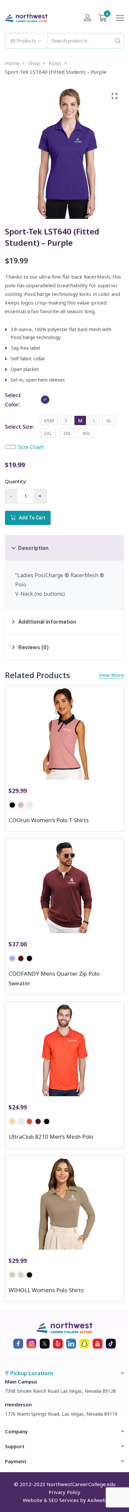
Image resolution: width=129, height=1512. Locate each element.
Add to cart (32, 517)
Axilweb (96, 1500)
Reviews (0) (33, 647)
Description (33, 548)
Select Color (13, 400)
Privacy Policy (64, 1492)
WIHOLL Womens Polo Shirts (46, 1290)
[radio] (45, 400)
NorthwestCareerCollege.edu (81, 1484)
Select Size (19, 426)
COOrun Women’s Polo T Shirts (49, 820)
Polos (55, 63)
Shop (34, 63)
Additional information (47, 621)
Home (12, 63)
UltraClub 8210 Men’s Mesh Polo (51, 1136)
